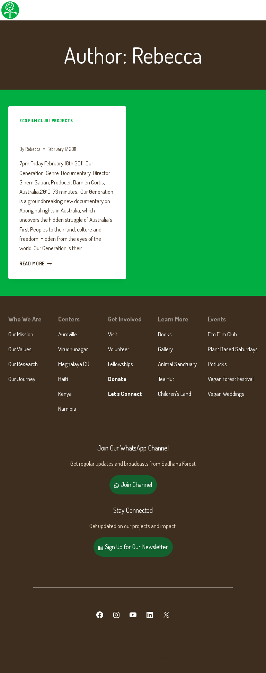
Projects (62, 120)
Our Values (20, 349)
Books (165, 334)
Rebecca (33, 149)
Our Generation (49, 133)
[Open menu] (259, 10)
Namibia (67, 408)
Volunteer (118, 349)
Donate (117, 378)
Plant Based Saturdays (233, 349)
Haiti (63, 378)
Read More (35, 263)
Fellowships (120, 363)
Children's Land (174, 393)
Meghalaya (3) (73, 363)
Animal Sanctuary (177, 363)
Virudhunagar (73, 349)
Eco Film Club (33, 120)
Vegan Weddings (226, 393)
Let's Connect (125, 393)
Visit (112, 334)
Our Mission (20, 334)
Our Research (23, 363)
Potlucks (217, 363)
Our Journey (21, 378)
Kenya (65, 393)
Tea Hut (166, 378)
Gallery (165, 349)
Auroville (67, 334)
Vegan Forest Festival (231, 378)
